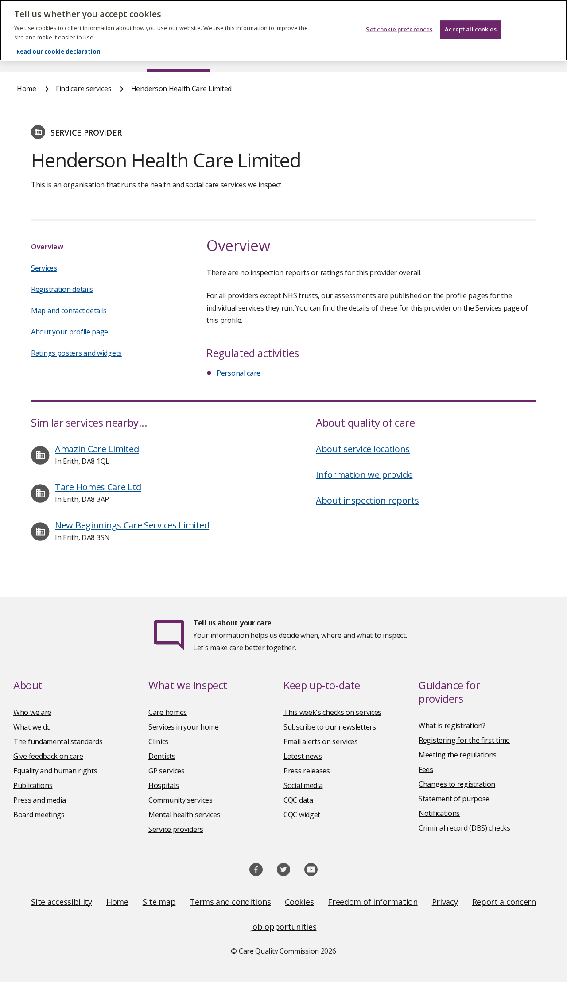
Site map (159, 902)
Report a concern (504, 902)
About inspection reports (367, 500)
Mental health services (184, 814)
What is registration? (452, 725)
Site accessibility (61, 902)
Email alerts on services (321, 741)
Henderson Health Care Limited (181, 88)
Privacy (445, 902)
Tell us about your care (232, 623)
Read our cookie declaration (58, 51)
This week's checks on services (332, 712)
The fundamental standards (58, 741)
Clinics (158, 741)
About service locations (363, 449)
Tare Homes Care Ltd (98, 487)
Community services (180, 800)
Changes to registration (457, 784)
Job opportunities (284, 926)
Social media (303, 785)
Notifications (439, 813)
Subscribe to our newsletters (330, 727)
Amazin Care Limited (97, 449)
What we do (32, 727)
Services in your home (183, 727)
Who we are (32, 712)
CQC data (298, 800)
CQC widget (302, 814)
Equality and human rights (55, 771)
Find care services (84, 88)
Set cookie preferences (399, 29)
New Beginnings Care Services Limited (132, 525)
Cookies (299, 902)
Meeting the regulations (458, 755)
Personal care (238, 373)
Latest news (303, 756)
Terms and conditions (230, 902)
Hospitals (163, 785)
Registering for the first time (464, 740)
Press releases (307, 771)
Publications (32, 785)
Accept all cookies (470, 29)
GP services (166, 771)
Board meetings (39, 814)
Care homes (167, 712)
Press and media (39, 800)
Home (26, 88)
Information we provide (364, 475)
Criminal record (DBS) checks (464, 828)
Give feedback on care (48, 756)
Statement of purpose (454, 798)
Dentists (161, 756)
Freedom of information (372, 902)
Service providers (175, 829)
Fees (426, 769)
